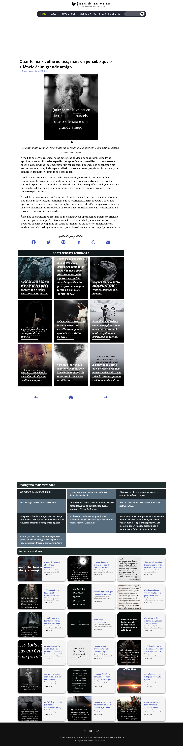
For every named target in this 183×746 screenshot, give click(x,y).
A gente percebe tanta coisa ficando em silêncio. (34, 333)
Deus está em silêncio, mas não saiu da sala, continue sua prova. (34, 376)
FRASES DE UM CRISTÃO (94, 4)
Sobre (62, 737)
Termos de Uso (117, 737)
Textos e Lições (68, 14)
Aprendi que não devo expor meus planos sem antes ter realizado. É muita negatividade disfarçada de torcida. (106, 329)
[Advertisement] (91, 37)
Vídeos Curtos (88, 14)
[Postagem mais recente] (36, 398)
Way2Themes (91, 743)
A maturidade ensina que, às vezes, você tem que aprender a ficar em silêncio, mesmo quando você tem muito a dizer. (106, 372)
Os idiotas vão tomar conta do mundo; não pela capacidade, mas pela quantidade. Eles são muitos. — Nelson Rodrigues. (92, 505)
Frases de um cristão (100, 741)
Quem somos (72, 737)
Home (43, 14)
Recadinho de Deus (109, 14)
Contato (83, 737)
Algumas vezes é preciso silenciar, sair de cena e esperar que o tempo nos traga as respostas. (35, 287)
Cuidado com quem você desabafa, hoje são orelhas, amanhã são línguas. (106, 287)
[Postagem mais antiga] (105, 398)
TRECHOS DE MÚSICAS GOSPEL (35, 492)
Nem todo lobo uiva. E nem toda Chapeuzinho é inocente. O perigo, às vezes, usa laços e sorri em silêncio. (70, 372)
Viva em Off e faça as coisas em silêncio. (38, 502)
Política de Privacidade (98, 737)
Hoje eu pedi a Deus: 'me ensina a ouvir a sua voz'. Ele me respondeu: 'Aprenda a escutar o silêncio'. (71, 329)
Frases (52, 14)
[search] (142, 14)
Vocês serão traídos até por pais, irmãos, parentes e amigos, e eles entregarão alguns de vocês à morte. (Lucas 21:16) (91, 519)
